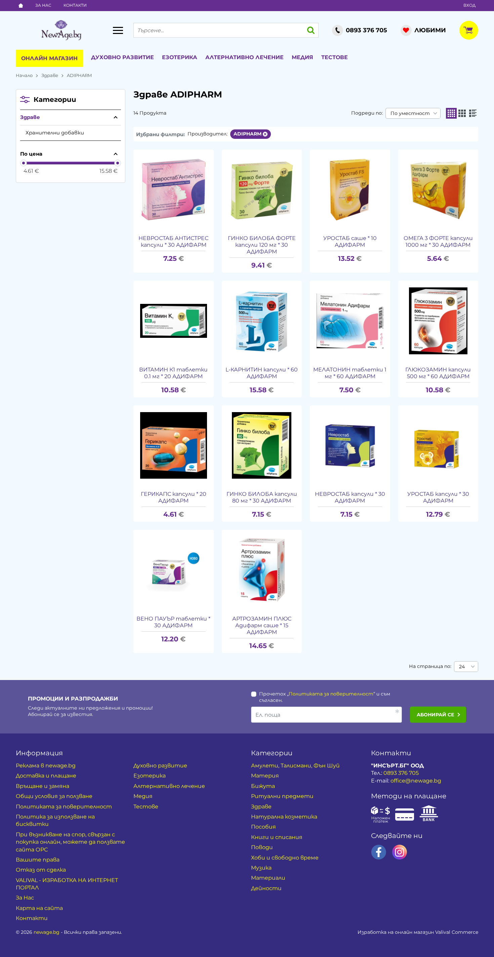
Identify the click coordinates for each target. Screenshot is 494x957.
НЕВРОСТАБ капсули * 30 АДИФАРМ (350, 497)
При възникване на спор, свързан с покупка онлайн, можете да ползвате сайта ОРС (70, 842)
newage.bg (46, 932)
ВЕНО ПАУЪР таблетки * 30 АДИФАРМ (173, 622)
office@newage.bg (415, 780)
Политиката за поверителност (331, 694)
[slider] (23, 163)
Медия (302, 57)
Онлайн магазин (49, 58)
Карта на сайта (39, 908)
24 (462, 667)
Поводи (262, 847)
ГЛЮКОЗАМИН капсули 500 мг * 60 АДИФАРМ (438, 373)
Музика (261, 868)
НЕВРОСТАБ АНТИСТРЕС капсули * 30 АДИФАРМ (173, 241)
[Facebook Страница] (378, 852)
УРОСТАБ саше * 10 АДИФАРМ (350, 241)
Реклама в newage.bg (46, 765)
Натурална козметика (284, 816)
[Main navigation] (118, 30)
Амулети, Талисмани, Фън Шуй (295, 765)
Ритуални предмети (282, 796)
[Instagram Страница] (399, 852)
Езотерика (179, 57)
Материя (265, 775)
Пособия (263, 827)
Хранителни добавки (55, 132)
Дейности (266, 888)
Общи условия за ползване (54, 796)
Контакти (75, 5)
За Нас (43, 5)
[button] (451, 113)
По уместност (410, 113)
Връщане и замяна (42, 786)
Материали (268, 878)
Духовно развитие (122, 57)
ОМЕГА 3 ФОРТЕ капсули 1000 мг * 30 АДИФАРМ (438, 241)
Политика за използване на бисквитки (55, 820)
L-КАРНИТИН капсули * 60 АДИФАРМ (261, 373)
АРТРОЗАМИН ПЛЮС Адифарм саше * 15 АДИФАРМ (261, 625)
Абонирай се (435, 715)
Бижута (263, 786)
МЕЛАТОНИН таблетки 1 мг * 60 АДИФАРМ (349, 373)
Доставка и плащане (46, 775)
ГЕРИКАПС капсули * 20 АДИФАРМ (173, 497)
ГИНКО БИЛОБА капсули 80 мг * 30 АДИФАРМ (262, 497)
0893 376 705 (401, 773)
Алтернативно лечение (244, 57)
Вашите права (37, 859)
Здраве (49, 75)
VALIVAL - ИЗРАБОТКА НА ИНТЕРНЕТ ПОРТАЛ (67, 884)
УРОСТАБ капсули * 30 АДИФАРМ (438, 497)
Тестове (334, 57)
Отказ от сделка (41, 870)
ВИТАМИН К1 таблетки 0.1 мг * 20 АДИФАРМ (173, 373)
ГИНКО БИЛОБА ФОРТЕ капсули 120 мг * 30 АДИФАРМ (262, 245)
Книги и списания (276, 837)
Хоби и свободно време (285, 857)
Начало (24, 75)
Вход (469, 5)
